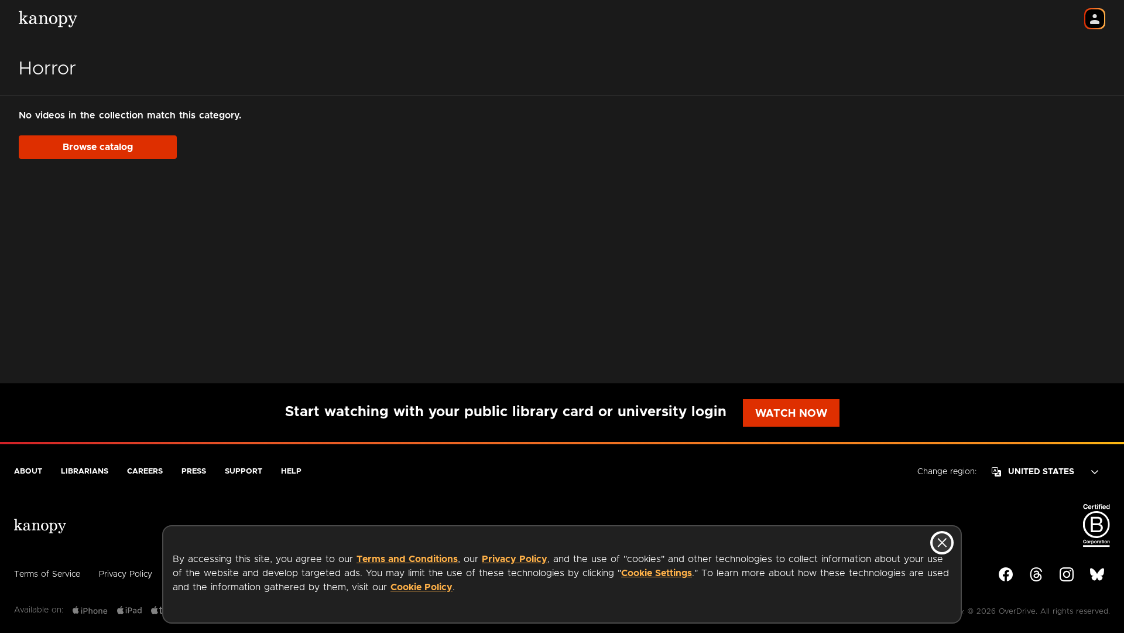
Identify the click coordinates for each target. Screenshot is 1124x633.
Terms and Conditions (407, 559)
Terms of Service (47, 574)
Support (243, 471)
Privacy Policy (125, 574)
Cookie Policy (421, 587)
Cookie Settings (656, 573)
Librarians (84, 471)
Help (291, 471)
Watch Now (791, 414)
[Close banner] (942, 542)
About (28, 471)
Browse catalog (98, 147)
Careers (145, 471)
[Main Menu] (1094, 18)
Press (193, 471)
